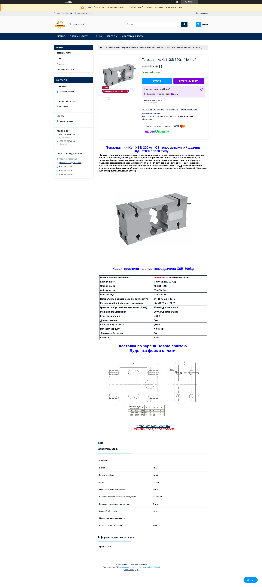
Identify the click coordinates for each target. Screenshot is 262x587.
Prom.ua (144, 565)
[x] (102, 443)
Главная (60, 36)
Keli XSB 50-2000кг (165, 47)
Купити (157, 81)
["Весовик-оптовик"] (60, 29)
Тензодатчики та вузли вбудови (121, 47)
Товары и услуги (79, 36)
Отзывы (60, 64)
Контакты (112, 36)
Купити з (184, 81)
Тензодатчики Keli (146, 47)
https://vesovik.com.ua (153, 426)
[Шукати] (184, 24)
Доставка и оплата (132, 36)
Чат (252, 580)
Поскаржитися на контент (128, 567)
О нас (99, 36)
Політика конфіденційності (149, 567)
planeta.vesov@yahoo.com (70, 163)
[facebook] (99, 443)
